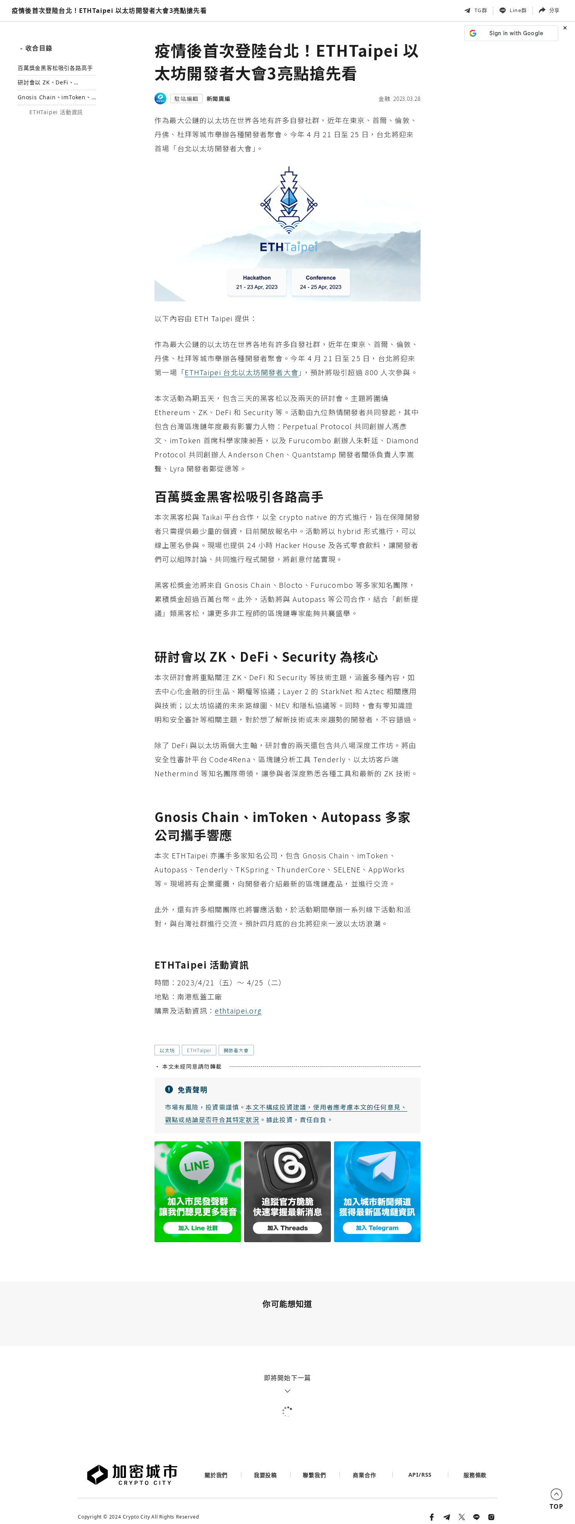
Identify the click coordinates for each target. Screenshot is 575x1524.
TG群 (480, 10)
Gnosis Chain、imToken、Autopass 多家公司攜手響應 (55, 98)
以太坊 (167, 1050)
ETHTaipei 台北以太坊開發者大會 (241, 372)
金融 (384, 98)
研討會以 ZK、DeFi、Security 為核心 (46, 83)
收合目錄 (36, 48)
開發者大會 (236, 1050)
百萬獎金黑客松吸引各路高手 (55, 68)
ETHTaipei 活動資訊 (56, 112)
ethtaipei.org (238, 1010)
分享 (554, 10)
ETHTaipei (199, 1050)
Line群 (518, 10)
